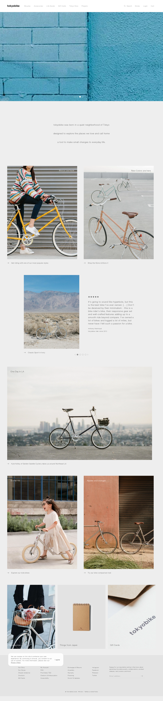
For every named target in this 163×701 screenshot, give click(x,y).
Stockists (21, 675)
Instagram (95, 667)
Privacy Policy (16, 662)
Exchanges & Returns (75, 667)
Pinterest (95, 673)
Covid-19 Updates (74, 678)
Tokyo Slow (73, 6)
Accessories (38, 6)
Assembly (71, 670)
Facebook (95, 670)
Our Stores (22, 670)
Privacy (80, 691)
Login (145, 6)
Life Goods (50, 6)
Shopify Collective (24, 673)
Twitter (94, 675)
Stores (137, 6)
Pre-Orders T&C (46, 673)
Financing (71, 675)
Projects (85, 6)
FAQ (42, 670)
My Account (44, 667)
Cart (152, 6)
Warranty (71, 673)
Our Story (21, 667)
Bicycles (27, 6)
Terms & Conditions (91, 691)
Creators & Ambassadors (49, 675)
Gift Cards (62, 6)
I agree (57, 660)
